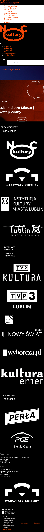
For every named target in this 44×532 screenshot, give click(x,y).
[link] (9, 3)
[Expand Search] (4, 59)
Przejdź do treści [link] (6, 1)
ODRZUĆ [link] (37, 523)
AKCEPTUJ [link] (24, 523)
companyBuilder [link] (11, 69)
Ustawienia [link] (7, 529)
